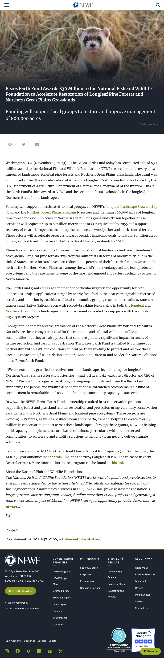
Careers (139, 601)
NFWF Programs (62, 571)
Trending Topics (62, 597)
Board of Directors (145, 574)
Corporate (85, 574)
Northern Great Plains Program (51, 212)
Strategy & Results (115, 560)
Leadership (141, 581)
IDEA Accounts (13, 640)
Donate (152, 651)
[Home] (83, 6)
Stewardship (60, 617)
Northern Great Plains (23, 311)
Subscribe (29, 640)
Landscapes (59, 604)
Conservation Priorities (63, 560)
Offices (139, 588)
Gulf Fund (58, 624)
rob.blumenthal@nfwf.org (79, 539)
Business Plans (116, 584)
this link (140, 451)
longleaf (137, 305)
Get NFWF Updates (20, 590)
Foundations (87, 581)
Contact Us (141, 608)
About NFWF (143, 559)
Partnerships (90, 559)
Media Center (142, 594)
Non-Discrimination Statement (22, 608)
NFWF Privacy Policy (16, 602)
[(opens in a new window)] (7, 650)
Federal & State (89, 567)
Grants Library (61, 591)
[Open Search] (158, 5)
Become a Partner (90, 588)
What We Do (141, 567)
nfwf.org (12, 506)
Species (57, 611)
